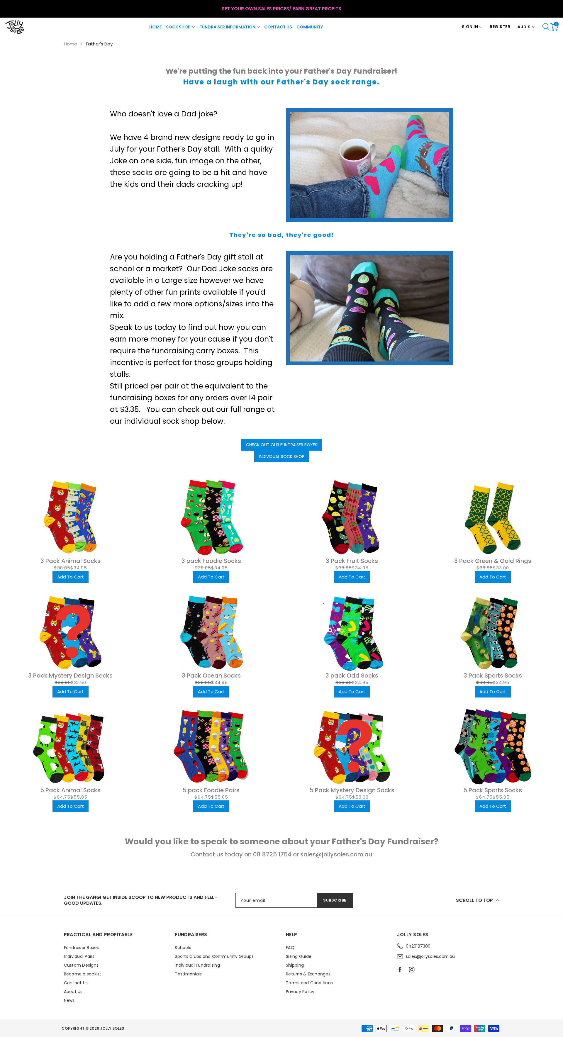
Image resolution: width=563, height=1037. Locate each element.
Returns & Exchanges (308, 974)
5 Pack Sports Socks (492, 790)
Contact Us (278, 27)
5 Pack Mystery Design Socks (352, 790)
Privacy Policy (300, 991)
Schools (183, 948)
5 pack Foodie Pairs (211, 790)
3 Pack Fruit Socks (352, 560)
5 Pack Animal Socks (70, 790)
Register (500, 27)
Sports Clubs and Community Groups (214, 956)
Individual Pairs (79, 956)
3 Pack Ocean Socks (211, 675)
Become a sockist (82, 974)
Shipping (295, 965)
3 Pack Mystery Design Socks (70, 675)
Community (309, 27)
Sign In (470, 27)
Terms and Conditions (309, 983)
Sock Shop (178, 27)
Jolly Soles (112, 1028)
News (69, 1000)
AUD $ (524, 27)
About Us (73, 991)
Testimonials (188, 974)
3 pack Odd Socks (351, 675)
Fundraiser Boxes (81, 948)
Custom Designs (81, 965)
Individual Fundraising (197, 965)
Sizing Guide (298, 956)
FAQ (290, 948)
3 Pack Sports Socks (493, 675)
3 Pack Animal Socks (70, 560)
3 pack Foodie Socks (211, 560)
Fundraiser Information (227, 27)
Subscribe (334, 900)
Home (155, 27)
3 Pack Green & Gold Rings (492, 560)
